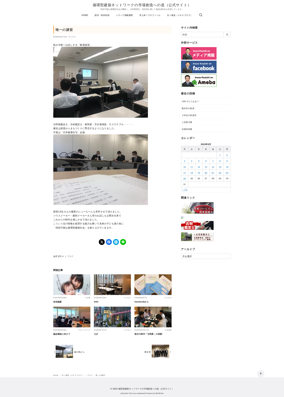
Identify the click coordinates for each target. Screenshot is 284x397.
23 (227, 172)
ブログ (73, 36)
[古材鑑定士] (197, 230)
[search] (227, 34)
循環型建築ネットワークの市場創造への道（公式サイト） (142, 4)
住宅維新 (57, 301)
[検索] (200, 15)
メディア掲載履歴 (124, 15)
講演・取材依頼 (102, 15)
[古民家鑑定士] (197, 241)
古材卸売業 (187, 129)
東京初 (147, 351)
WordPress (159, 393)
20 (206, 172)
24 (184, 178)
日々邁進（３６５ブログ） (180, 15)
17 (184, 172)
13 (206, 166)
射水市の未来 (188, 108)
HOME (85, 15)
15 (220, 166)
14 (213, 166)
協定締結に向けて (61, 333)
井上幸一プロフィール (150, 15)
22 (220, 172)
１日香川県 (187, 122)
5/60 (96, 301)
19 (199, 172)
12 (199, 166)
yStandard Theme (127, 393)
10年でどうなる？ (190, 101)
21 (213, 172)
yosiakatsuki (141, 393)
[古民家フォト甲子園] (182, 219)
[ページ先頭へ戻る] (260, 373)
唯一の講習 (100, 375)
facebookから (141, 301)
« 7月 (185, 189)
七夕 (96, 333)
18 (192, 172)
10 (184, 166)
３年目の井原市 (189, 115)
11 (192, 166)
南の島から (79, 351)
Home (56, 375)
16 (227, 166)
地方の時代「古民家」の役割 (148, 333)
